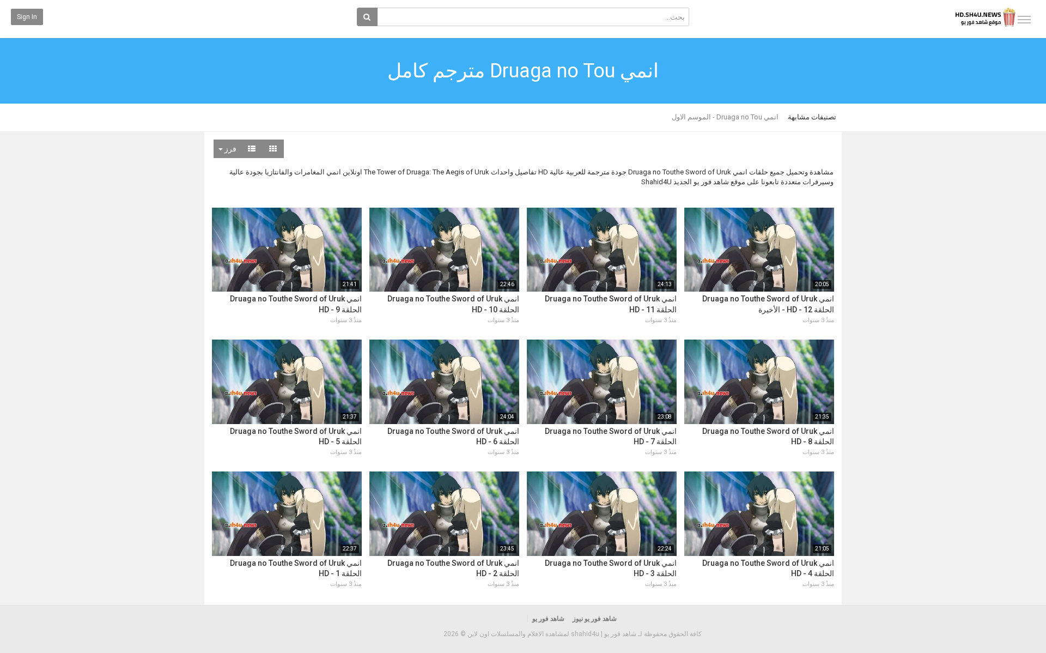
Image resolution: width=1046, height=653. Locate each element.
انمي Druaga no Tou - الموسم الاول (725, 117)
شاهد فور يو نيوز (595, 618)
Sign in (27, 17)
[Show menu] (1024, 20)
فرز (229, 148)
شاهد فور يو (548, 618)
